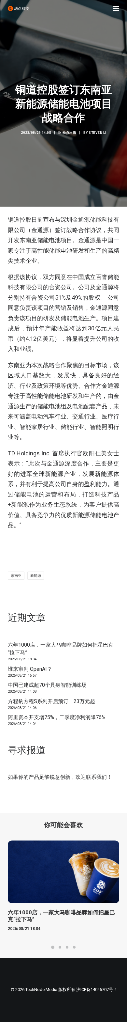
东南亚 (16, 576)
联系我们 (96, 777)
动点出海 (69, 132)
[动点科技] (18, 8)
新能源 (35, 576)
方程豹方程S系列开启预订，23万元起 (51, 701)
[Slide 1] (52, 947)
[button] (116, 8)
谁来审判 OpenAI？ (30, 669)
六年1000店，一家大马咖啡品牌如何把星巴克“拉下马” (60, 649)
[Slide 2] (60, 947)
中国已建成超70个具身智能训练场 (47, 685)
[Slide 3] (67, 947)
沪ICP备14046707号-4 (96, 989)
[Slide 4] (74, 947)
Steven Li (97, 132)
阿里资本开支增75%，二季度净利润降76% (57, 717)
